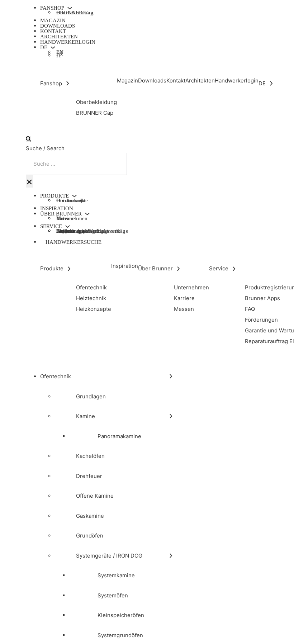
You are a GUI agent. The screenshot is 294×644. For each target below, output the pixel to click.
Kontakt (53, 31)
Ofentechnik (55, 376)
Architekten (59, 36)
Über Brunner (61, 214)
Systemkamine (116, 575)
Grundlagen (91, 396)
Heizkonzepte (72, 200)
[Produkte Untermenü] (74, 196)
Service (51, 226)
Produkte (54, 196)
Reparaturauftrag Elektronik (88, 231)
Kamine (85, 416)
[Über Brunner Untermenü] (87, 214)
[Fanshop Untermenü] (69, 8)
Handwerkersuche (73, 242)
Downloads (57, 26)
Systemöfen (113, 595)
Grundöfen (89, 535)
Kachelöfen (90, 456)
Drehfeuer (89, 476)
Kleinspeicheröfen (121, 615)
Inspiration (56, 208)
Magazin (53, 20)
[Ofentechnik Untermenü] (171, 376)
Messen (65, 218)
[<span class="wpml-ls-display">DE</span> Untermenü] (53, 47)
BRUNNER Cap (74, 12)
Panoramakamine (119, 436)
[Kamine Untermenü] (171, 416)
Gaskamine (90, 515)
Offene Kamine (95, 495)
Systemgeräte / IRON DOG (109, 555)
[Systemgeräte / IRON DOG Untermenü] (171, 555)
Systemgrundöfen (120, 635)
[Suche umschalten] (28, 139)
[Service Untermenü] (67, 226)
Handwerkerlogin (67, 42)
